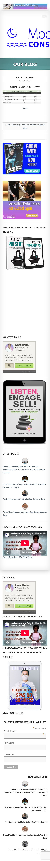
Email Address (24, 731)
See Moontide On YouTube (18, 557)
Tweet (24, 108)
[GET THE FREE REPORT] (25, 685)
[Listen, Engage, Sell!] (25, 412)
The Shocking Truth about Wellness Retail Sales (26, 126)
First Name (9, 743)
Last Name (9, 754)
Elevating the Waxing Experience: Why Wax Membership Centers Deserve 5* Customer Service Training (24, 469)
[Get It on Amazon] (25, 253)
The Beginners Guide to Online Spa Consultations (24, 499)
